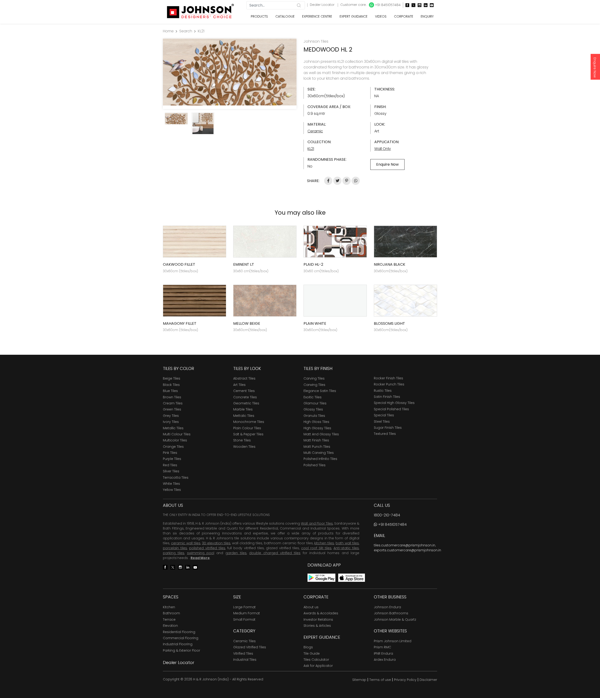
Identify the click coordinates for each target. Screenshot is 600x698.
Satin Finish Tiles (387, 396)
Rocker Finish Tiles (388, 378)
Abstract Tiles (244, 378)
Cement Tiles (244, 390)
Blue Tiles (170, 390)
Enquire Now (595, 67)
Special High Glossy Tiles (394, 402)
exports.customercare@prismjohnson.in (407, 550)
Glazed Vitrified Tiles (249, 647)
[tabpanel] (229, 72)
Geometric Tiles (246, 403)
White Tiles (171, 483)
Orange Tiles (173, 446)
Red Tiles (170, 465)
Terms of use (380, 679)
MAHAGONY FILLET (179, 323)
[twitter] (412, 5)
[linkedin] (424, 5)
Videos (380, 16)
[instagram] (418, 5)
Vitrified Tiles (243, 653)
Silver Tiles (171, 471)
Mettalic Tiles (243, 415)
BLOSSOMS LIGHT (389, 323)
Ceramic (315, 131)
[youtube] (431, 5)
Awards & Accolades (321, 613)
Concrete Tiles (245, 397)
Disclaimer (428, 679)
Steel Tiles (382, 421)
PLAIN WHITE (315, 323)
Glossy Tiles (313, 409)
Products (259, 16)
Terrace (169, 619)
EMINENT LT (243, 264)
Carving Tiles (314, 378)
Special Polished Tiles (391, 409)
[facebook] (406, 5)
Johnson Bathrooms (391, 613)
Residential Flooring (179, 632)
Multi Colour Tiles (177, 434)
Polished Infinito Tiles (320, 458)
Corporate (403, 16)
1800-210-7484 (387, 515)
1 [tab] (227, 103)
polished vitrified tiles (207, 548)
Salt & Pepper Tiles (248, 434)
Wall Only (382, 148)
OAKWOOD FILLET (179, 264)
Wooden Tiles (244, 446)
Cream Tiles (173, 403)
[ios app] (351, 577)
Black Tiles (171, 384)
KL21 (201, 31)
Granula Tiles (314, 415)
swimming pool (200, 553)
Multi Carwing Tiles (319, 452)
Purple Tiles (172, 458)
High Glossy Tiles (317, 428)
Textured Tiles (385, 433)
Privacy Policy (405, 679)
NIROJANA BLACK (389, 264)
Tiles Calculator (316, 659)
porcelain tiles (175, 548)
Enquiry (427, 16)
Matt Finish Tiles (316, 440)
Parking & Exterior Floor (181, 650)
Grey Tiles (171, 415)
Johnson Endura (387, 607)
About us (311, 607)
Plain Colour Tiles (247, 428)
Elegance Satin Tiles (320, 390)
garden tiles (236, 553)
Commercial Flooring (180, 638)
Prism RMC (382, 647)
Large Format (244, 607)
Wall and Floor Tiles (317, 523)
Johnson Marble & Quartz (395, 619)
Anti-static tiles (346, 548)
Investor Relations (318, 619)
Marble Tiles (243, 409)
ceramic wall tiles (185, 543)
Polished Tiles (315, 465)
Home (168, 31)
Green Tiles (172, 409)
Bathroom (171, 613)
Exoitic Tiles (313, 397)
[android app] (321, 577)
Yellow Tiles (172, 489)
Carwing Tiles (314, 384)
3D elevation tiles (216, 543)
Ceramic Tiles (244, 641)
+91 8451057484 (387, 5)
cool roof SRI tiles (316, 548)
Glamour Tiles (315, 403)
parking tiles (173, 553)
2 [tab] (232, 103)
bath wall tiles (347, 543)
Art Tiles (239, 384)
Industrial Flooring (177, 644)
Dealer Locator (322, 4)
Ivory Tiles (171, 421)
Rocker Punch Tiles (389, 384)
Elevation (170, 625)
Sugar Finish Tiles (388, 427)
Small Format (244, 619)
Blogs (308, 647)
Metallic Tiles (173, 428)
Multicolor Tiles (175, 440)
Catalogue (285, 16)
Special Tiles (384, 415)
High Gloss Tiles (316, 421)
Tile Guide (312, 653)
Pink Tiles (170, 452)
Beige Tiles (171, 378)
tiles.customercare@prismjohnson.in (404, 545)
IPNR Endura (383, 653)
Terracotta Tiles (175, 477)
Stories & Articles (317, 625)
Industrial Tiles (244, 659)
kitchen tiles (324, 543)
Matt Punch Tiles (317, 446)
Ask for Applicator (318, 665)
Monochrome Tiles (248, 421)
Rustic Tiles (383, 390)
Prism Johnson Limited (392, 641)
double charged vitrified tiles (274, 553)
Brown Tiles (172, 397)
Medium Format (246, 613)
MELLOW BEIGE (246, 323)
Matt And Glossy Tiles (321, 434)
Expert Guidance (354, 16)
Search (185, 31)
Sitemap (359, 679)
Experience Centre (317, 16)
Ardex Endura (385, 659)
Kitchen (169, 607)
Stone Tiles (242, 440)
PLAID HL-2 (313, 264)
